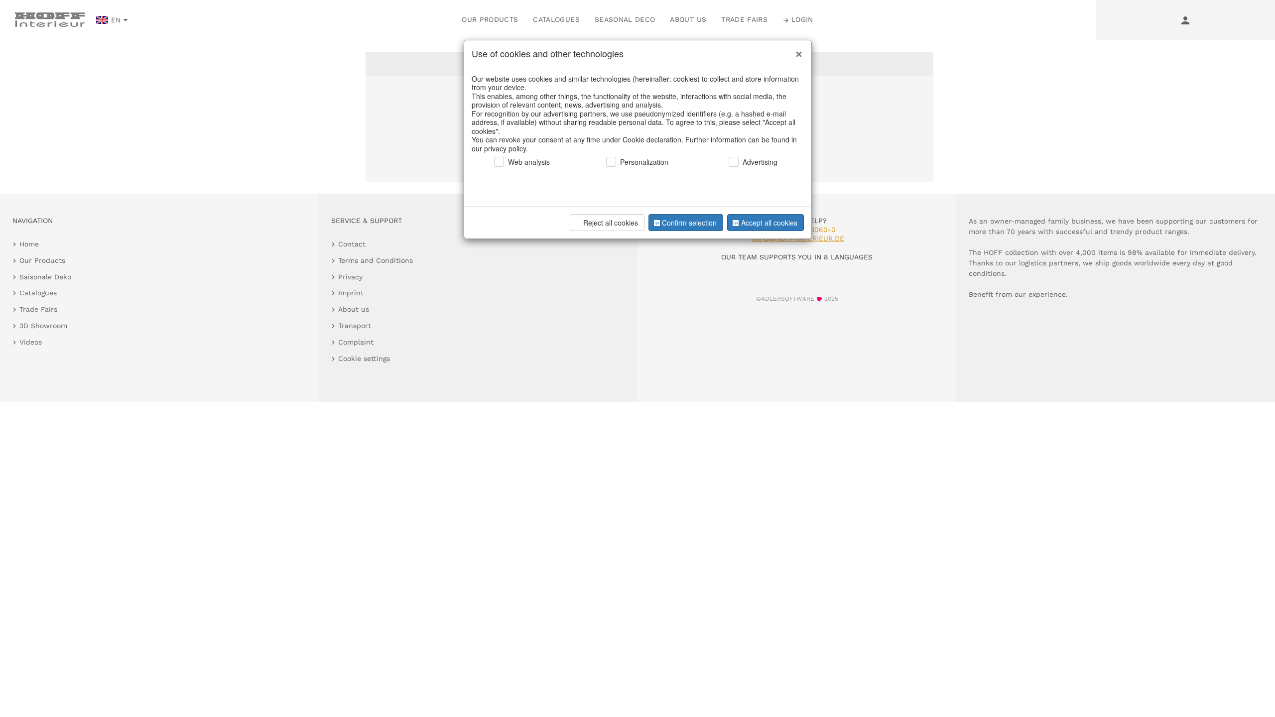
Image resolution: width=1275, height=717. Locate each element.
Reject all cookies (610, 223)
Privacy (350, 277)
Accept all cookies (769, 223)
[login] (1185, 20)
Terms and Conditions (375, 260)
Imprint (351, 293)
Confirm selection (689, 223)
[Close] (796, 50)
